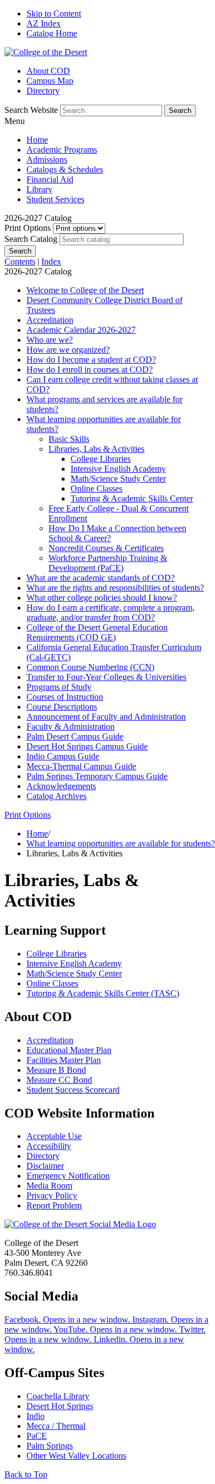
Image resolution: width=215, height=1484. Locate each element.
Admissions (46, 159)
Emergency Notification (68, 1175)
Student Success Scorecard (73, 1089)
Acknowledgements (61, 786)
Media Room (49, 1185)
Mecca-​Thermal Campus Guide (81, 766)
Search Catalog (30, 239)
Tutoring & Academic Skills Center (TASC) (102, 993)
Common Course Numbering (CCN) (90, 667)
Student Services (55, 199)
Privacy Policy (51, 1195)
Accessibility (48, 1146)
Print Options (27, 228)
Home (37, 139)
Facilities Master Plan (63, 1060)
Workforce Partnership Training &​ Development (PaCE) (108, 563)
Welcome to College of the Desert (85, 290)
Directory (43, 90)
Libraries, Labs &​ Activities (96, 449)
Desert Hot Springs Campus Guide (87, 746)
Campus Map (49, 80)
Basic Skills (69, 439)
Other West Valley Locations (76, 1455)
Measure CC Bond (59, 1079)
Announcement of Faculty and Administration (106, 716)
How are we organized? (68, 349)
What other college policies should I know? (101, 597)
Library (39, 189)
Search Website (31, 110)
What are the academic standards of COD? (100, 577)
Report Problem (54, 1205)
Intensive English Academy (118, 468)
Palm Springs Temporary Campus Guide (97, 776)
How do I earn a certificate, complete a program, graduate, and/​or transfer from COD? (110, 612)
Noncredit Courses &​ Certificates (106, 548)
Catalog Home (51, 33)
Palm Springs (49, 1445)
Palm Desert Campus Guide (74, 736)
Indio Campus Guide (62, 756)
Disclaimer (45, 1165)
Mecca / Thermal (55, 1426)
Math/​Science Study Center (118, 478)
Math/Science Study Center (74, 973)
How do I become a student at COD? (91, 359)
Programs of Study (59, 687)
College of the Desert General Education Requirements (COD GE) (97, 632)
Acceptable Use (54, 1136)
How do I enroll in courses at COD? (89, 369)
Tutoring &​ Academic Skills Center (132, 498)
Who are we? (49, 339)
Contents (19, 261)
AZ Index (43, 23)
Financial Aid (49, 179)
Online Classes (96, 488)
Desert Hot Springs (59, 1406)
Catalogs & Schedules (64, 169)
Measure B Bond (56, 1070)
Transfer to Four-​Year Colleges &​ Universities (106, 677)
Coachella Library (57, 1396)
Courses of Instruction (64, 696)
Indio (35, 1416)
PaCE (36, 1435)
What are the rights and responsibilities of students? (115, 587)
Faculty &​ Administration (70, 726)
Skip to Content (53, 13)
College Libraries (101, 458)
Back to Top (25, 1474)
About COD (48, 70)
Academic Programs (61, 149)
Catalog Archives (56, 796)
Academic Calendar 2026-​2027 (81, 329)
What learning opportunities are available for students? (120, 843)
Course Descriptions (61, 706)
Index (51, 261)
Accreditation (49, 320)
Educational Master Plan (68, 1050)
